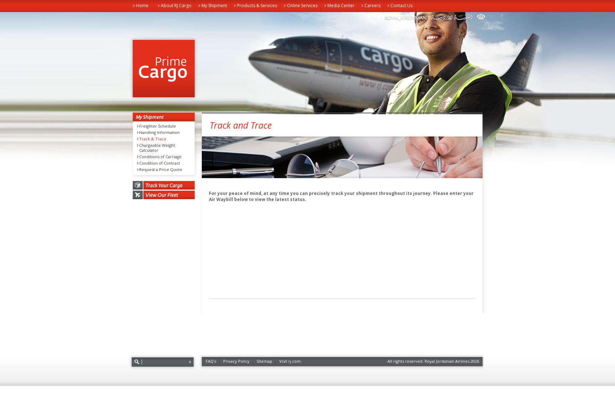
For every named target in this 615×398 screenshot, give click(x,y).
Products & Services (257, 5)
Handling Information (159, 132)
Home (142, 5)
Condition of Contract (159, 163)
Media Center (340, 5)
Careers (372, 5)
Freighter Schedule (157, 126)
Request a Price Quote (160, 169)
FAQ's (211, 361)
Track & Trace (152, 138)
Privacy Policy (236, 361)
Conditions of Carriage (160, 156)
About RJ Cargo (176, 5)
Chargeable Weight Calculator (157, 148)
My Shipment (214, 5)
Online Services (302, 5)
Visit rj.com (290, 361)
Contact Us (401, 5)
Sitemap (264, 361)
